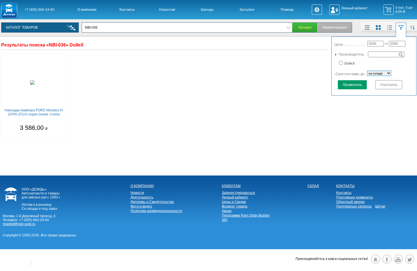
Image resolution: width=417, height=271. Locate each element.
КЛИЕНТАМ (231, 186)
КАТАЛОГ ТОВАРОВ (22, 27)
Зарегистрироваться (238, 193)
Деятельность (141, 197)
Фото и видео (141, 206)
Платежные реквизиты (354, 197)
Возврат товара (234, 206)
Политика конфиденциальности (156, 211)
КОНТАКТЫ (345, 186)
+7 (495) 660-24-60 (39, 10)
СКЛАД (313, 186)
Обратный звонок (350, 202)
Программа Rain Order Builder (246, 215)
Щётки (380, 206)
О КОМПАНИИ (142, 186)
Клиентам (167, 10)
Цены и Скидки (234, 202)
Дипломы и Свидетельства (152, 202)
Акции (226, 211)
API (224, 220)
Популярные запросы (354, 206)
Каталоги (247, 10)
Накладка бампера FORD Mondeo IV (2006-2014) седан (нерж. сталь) (34, 112)
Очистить (388, 85)
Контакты (127, 10)
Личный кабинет (235, 197)
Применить (352, 85)
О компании (86, 10)
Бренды (207, 10)
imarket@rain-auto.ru (19, 224)
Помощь (287, 10)
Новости (137, 193)
